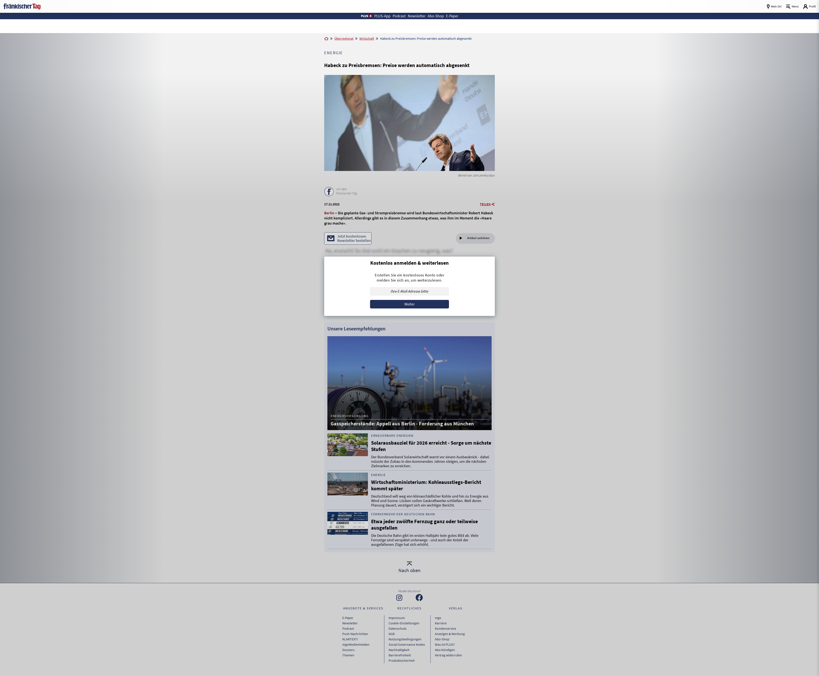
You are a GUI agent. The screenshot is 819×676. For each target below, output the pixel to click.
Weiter (409, 304)
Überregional (343, 38)
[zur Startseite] (22, 6)
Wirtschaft (366, 38)
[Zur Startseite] (326, 39)
